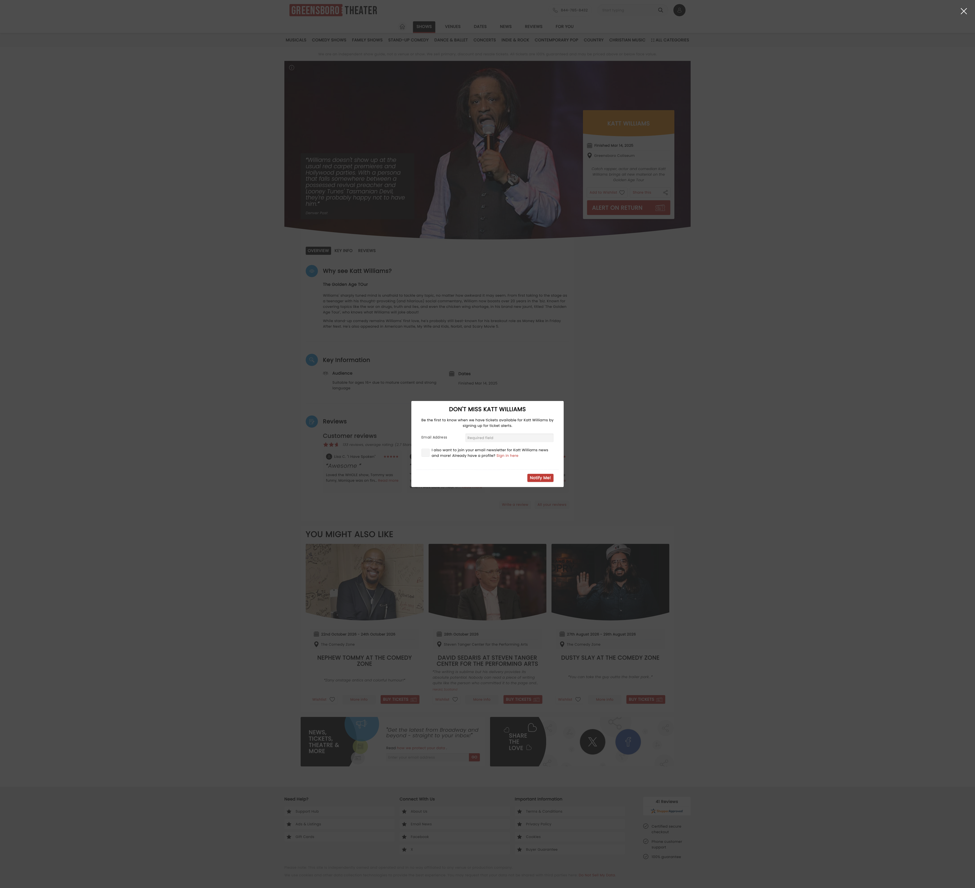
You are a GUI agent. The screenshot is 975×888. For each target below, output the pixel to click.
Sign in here (507, 455)
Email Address (434, 437)
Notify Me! (540, 478)
